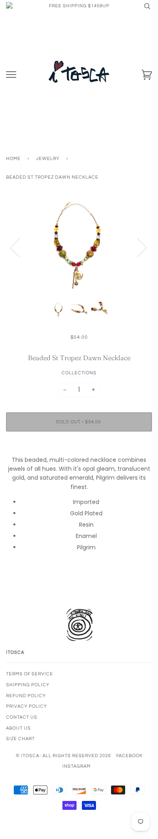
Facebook (129, 756)
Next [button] (137, 247)
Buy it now (79, 446)
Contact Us (21, 717)
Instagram (76, 766)
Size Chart (20, 739)
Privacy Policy (26, 706)
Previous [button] (20, 247)
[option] (79, 247)
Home (13, 158)
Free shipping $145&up (79, 6)
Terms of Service (29, 674)
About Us (18, 728)
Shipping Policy (27, 685)
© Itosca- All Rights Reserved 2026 (63, 756)
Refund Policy (26, 696)
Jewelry (48, 158)
